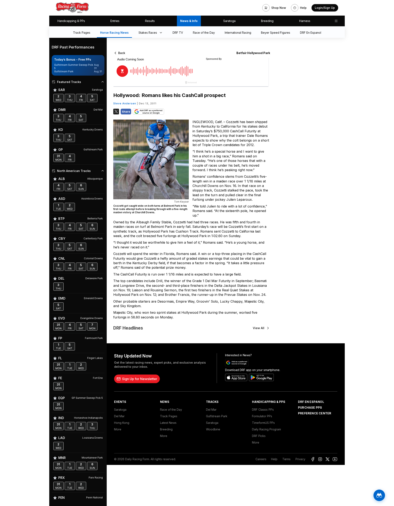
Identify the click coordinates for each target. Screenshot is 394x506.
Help (274, 459)
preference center (314, 413)
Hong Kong (121, 422)
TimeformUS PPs (263, 422)
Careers (260, 459)
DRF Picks (259, 436)
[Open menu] (336, 21)
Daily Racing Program (266, 429)
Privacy (300, 459)
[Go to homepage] (72, 7)
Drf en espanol (311, 401)
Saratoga (229, 21)
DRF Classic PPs (263, 409)
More (117, 429)
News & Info (189, 21)
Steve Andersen (124, 103)
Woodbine (213, 429)
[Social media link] (312, 459)
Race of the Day (171, 409)
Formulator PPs (262, 416)
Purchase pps (310, 407)
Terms (286, 459)
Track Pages (168, 416)
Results (150, 21)
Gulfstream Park (216, 416)
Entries (114, 21)
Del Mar (119, 416)
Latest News (168, 422)
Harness (304, 21)
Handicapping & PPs (71, 21)
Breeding (267, 21)
